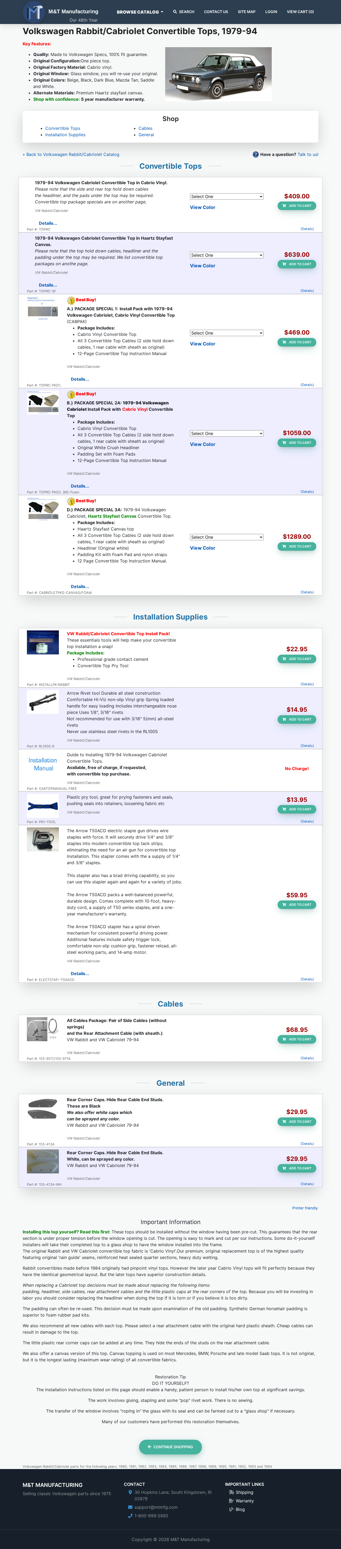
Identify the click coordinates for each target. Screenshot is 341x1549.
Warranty (245, 1500)
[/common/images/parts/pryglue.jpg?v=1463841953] (43, 642)
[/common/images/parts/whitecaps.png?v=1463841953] (43, 1161)
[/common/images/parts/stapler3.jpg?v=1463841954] (43, 839)
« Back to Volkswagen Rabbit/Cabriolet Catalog (71, 154)
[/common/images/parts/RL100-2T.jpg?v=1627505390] (43, 702)
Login (271, 11)
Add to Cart (299, 206)
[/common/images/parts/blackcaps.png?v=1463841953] (43, 1108)
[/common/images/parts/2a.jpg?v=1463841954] (43, 403)
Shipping (244, 1492)
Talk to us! (308, 154)
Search (186, 11)
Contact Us (216, 11)
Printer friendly (305, 1208)
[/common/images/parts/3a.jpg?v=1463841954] (43, 509)
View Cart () (300, 11)
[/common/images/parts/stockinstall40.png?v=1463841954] (43, 763)
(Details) (307, 229)
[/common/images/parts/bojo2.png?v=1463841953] (43, 806)
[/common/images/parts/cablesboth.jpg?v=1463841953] (43, 1029)
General (146, 134)
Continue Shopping (173, 1447)
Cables (145, 128)
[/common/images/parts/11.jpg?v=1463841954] (43, 308)
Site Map (246, 11)
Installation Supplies (65, 134)
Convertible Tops (62, 128)
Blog (240, 1509)
